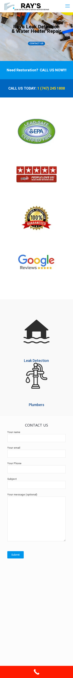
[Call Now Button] (36, 672)
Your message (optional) (22, 494)
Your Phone (14, 463)
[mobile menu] (67, 6)
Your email (13, 447)
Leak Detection (36, 360)
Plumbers (36, 405)
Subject (12, 478)
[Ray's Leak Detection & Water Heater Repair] (26, 6)
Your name (13, 432)
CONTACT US (36, 43)
